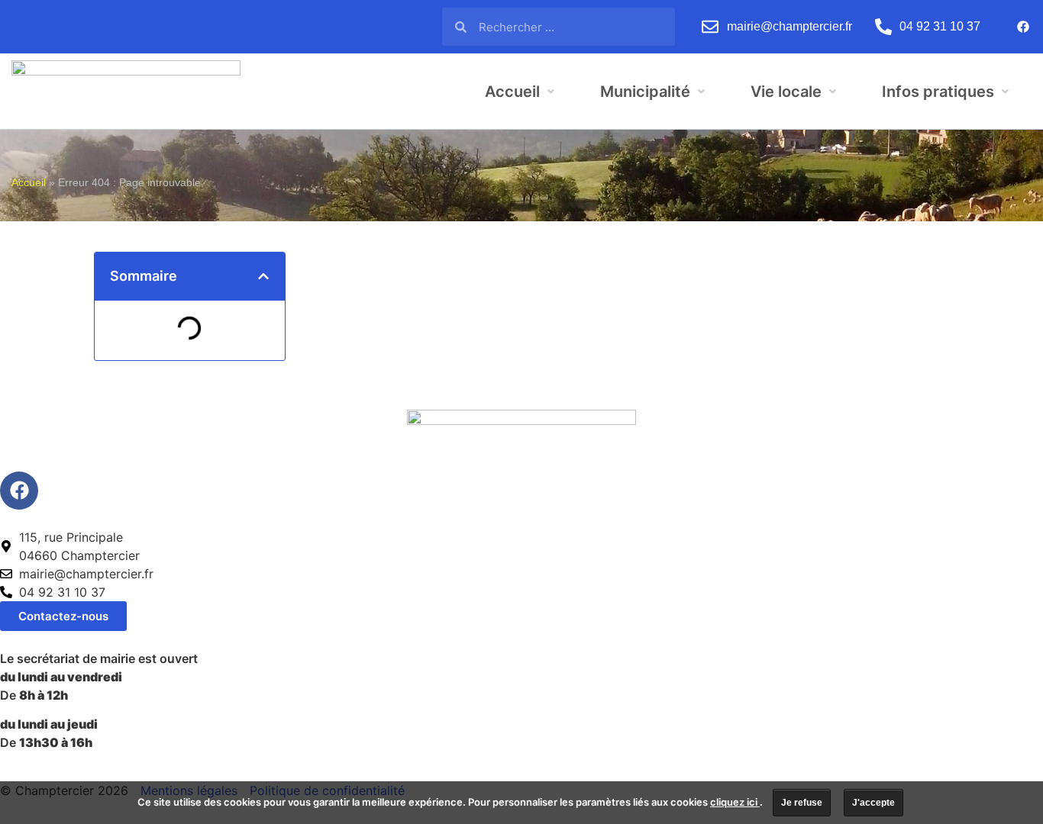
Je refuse (801, 802)
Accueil (28, 182)
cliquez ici (735, 802)
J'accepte (873, 802)
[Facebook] (1023, 26)
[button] (263, 276)
